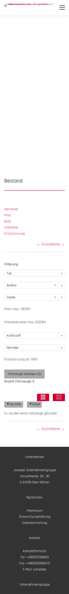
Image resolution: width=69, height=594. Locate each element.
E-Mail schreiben (34, 569)
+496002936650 (37, 557)
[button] (43, 397)
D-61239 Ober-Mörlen (34, 482)
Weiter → (58, 244)
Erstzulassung (14, 233)
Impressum (34, 510)
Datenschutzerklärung (34, 516)
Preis (8, 215)
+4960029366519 (38, 563)
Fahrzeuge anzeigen (24, 374)
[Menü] (62, 7)
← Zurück (44, 244)
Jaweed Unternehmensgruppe (34, 470)
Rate (7, 221)
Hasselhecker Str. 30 (34, 476)
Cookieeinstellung (34, 522)
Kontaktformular (34, 551)
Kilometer (11, 227)
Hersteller (11, 209)
